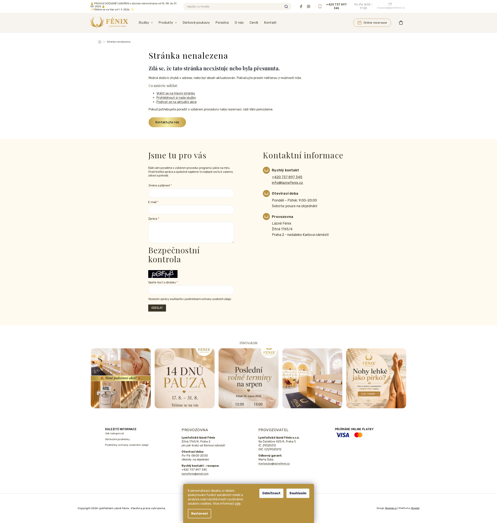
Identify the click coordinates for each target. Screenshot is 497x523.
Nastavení (199, 513)
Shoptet (415, 508)
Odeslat (157, 308)
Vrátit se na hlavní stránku (175, 93)
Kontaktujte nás (167, 122)
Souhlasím (297, 493)
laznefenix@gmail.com (195, 473)
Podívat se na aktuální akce (176, 102)
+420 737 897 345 (287, 177)
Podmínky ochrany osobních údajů (127, 444)
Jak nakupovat (114, 433)
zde (237, 503)
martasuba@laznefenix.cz (274, 463)
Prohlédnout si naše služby (176, 97)
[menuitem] (146, 22)
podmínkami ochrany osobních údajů (208, 299)
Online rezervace (375, 22)
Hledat (286, 6)
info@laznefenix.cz (287, 183)
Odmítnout (271, 493)
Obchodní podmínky (117, 439)
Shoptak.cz (391, 508)
